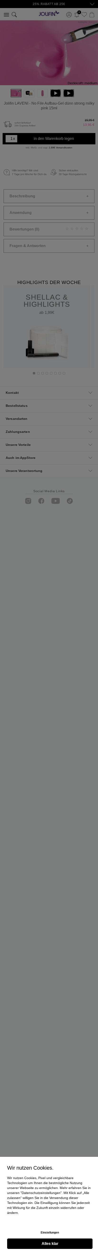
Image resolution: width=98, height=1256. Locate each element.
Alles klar (50, 1244)
